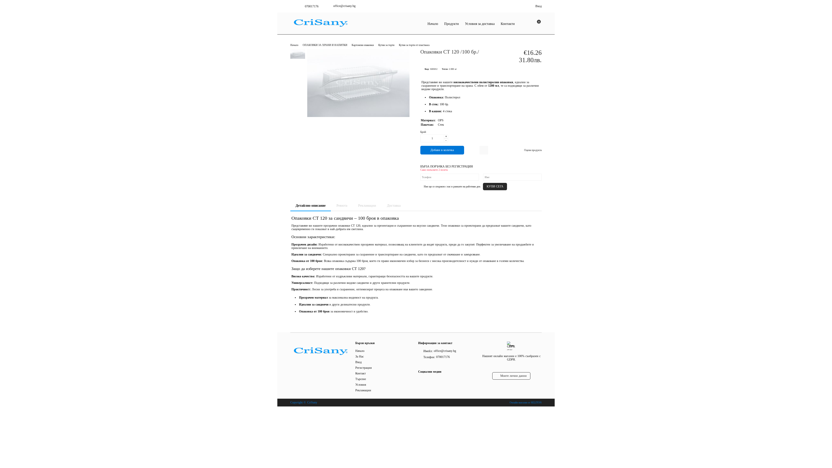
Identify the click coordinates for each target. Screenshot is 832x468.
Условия (360, 384)
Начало (432, 24)
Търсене (360, 379)
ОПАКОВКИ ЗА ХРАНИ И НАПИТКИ (325, 45)
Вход (538, 6)
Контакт (360, 373)
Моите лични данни (513, 375)
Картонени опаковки (363, 45)
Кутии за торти (386, 45)
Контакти (508, 24)
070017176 (311, 6)
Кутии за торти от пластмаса (414, 45)
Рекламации (367, 205)
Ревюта (341, 205)
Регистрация (363, 367)
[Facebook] (420, 380)
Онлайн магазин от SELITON (526, 402)
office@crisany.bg (344, 6)
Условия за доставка (480, 24)
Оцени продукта (533, 150)
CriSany (312, 402)
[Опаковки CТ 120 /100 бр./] (358, 116)
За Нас (359, 356)
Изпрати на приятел (483, 150)
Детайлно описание (311, 205)
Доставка (394, 205)
